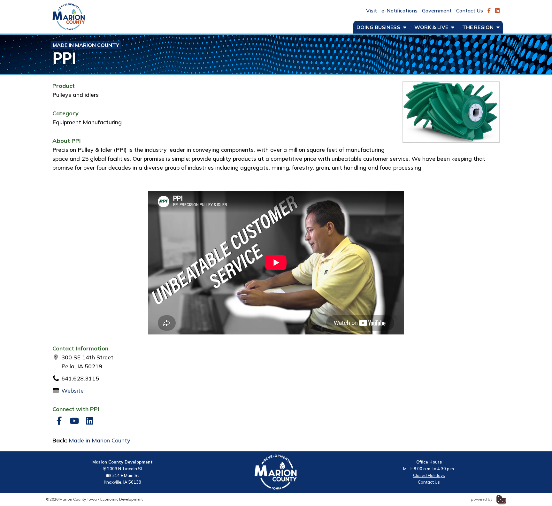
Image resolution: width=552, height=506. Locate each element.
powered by (482, 499)
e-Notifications (399, 10)
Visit (371, 10)
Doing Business (379, 27)
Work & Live (431, 27)
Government (437, 10)
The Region (478, 27)
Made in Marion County (86, 45)
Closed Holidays (429, 475)
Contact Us (469, 10)
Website (72, 390)
